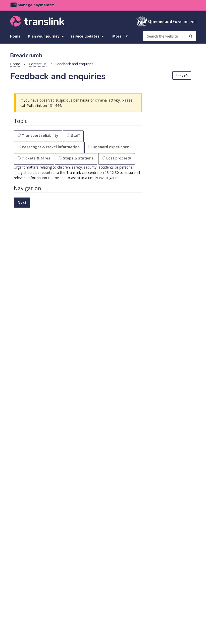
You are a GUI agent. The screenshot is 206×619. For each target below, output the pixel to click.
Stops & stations (78, 158)
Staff (75, 135)
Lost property (118, 158)
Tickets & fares (36, 158)
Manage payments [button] (35, 5)
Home (15, 36)
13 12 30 (112, 172)
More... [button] (119, 36)
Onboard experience (110, 146)
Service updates (84, 36)
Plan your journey (44, 36)
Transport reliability (40, 135)
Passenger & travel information (51, 146)
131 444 (54, 105)
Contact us (37, 63)
